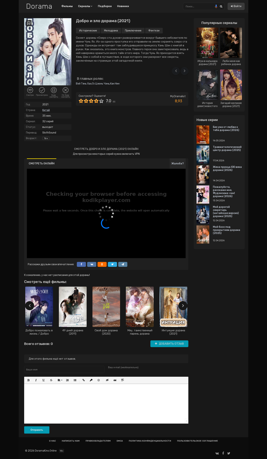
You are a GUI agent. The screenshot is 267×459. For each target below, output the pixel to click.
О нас (52, 441)
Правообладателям (98, 441)
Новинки (123, 6)
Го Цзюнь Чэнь (101, 83)
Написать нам (71, 441)
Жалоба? (177, 163)
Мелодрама (111, 30)
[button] (176, 71)
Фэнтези (153, 30)
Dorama (39, 6)
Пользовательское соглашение (197, 441)
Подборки (105, 6)
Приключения (133, 30)
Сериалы (84, 6)
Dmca (120, 441)
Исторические (88, 30)
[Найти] (221, 6)
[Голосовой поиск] (216, 6)
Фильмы (67, 6)
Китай (46, 110)
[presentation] (29, 305)
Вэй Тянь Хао (84, 83)
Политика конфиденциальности (150, 441)
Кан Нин (115, 83)
